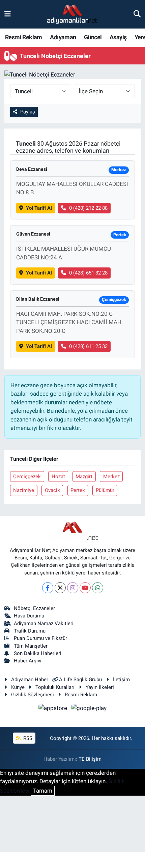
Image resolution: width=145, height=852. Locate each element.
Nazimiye (23, 490)
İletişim (121, 679)
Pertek (77, 490)
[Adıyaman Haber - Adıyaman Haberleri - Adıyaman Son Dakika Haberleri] (72, 14)
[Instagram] (72, 587)
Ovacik (52, 490)
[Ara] (137, 14)
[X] (60, 587)
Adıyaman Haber (29, 679)
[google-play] (89, 709)
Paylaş (27, 112)
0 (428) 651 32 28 (88, 273)
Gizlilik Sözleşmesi (32, 695)
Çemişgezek (27, 476)
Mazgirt (84, 476)
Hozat (58, 476)
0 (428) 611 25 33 (88, 346)
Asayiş (118, 37)
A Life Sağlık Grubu (80, 679)
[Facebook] (47, 587)
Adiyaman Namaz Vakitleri (44, 623)
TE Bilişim (90, 759)
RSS (27, 738)
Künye (18, 687)
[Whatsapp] (97, 587)
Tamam (42, 790)
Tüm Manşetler (31, 646)
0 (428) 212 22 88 (88, 208)
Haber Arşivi (27, 661)
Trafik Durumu (30, 631)
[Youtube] (85, 587)
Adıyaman (63, 37)
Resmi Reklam (23, 37)
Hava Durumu (29, 616)
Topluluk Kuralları (55, 687)
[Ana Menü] (7, 14)
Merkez (111, 476)
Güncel (93, 37)
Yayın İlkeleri (100, 687)
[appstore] (53, 709)
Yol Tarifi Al (39, 208)
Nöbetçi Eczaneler (34, 608)
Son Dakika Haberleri (37, 653)
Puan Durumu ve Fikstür (40, 638)
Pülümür (105, 490)
